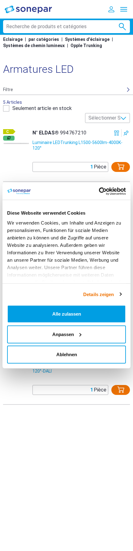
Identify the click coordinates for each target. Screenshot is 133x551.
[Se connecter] (111, 9)
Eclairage (13, 39)
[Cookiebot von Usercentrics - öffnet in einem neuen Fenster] (99, 191)
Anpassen (63, 334)
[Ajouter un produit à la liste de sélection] (126, 133)
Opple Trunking (86, 45)
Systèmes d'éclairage (87, 39)
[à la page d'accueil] (32, 9)
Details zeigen (98, 294)
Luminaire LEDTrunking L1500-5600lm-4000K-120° (77, 145)
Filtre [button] (8, 89)
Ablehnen (66, 354)
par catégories (43, 39)
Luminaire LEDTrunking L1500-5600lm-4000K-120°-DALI (77, 368)
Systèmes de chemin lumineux (34, 45)
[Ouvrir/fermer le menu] (123, 9)
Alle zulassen (66, 314)
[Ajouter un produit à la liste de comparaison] (117, 133)
